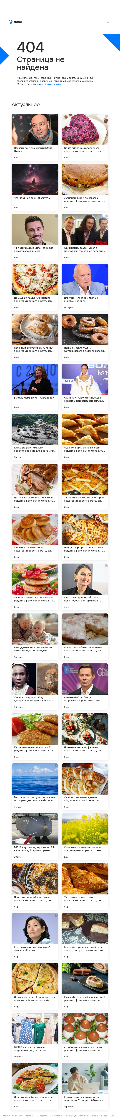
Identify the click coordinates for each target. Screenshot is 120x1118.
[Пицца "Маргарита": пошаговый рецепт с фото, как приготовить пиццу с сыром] (85, 537)
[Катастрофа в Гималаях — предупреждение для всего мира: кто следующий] (35, 437)
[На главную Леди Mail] (17, 22)
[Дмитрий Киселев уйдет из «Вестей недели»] (85, 287)
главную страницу (50, 84)
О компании (17, 1116)
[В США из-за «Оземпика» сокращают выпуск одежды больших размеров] (35, 1036)
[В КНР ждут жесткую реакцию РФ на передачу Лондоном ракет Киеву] (35, 836)
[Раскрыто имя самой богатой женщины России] (35, 936)
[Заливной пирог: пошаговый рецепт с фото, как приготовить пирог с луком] (85, 187)
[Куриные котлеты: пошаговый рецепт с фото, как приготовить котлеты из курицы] (35, 736)
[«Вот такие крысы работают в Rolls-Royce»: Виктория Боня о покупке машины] (85, 587)
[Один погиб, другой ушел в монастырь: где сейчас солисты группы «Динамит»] (85, 237)
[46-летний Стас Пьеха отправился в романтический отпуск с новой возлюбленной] (85, 686)
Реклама (29, 1116)
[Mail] (10, 22)
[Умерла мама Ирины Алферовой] (35, 387)
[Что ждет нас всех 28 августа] (35, 187)
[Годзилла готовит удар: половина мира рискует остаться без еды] (35, 786)
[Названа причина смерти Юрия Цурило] (35, 137)
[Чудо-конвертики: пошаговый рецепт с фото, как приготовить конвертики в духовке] (85, 437)
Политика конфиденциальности (93, 1116)
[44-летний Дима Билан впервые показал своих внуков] (35, 237)
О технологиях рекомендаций (63, 1116)
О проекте (42, 1116)
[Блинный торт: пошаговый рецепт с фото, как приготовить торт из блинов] (85, 936)
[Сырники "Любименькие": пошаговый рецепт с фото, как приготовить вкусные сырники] (35, 537)
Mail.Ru (6, 1116)
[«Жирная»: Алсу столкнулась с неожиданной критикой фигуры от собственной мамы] (85, 387)
